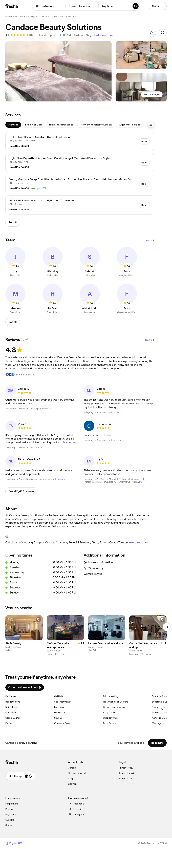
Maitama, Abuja (83, 35)
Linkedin (77, 809)
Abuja (44, 16)
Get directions (103, 35)
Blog (70, 778)
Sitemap (72, 783)
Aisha (116, 412)
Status (8, 825)
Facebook (78, 803)
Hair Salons (21, 16)
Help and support (77, 773)
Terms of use (126, 778)
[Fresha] (11, 6)
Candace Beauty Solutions (64, 16)
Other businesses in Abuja (24, 687)
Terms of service (127, 773)
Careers (72, 767)
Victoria (117, 440)
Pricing (9, 809)
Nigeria (33, 16)
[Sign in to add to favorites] (163, 33)
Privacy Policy (126, 767)
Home (8, 16)
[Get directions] (79, 536)
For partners (11, 803)
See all (149, 240)
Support (9, 819)
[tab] (13, 125)
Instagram (78, 814)
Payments (10, 814)
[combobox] (49, 6)
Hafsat (38, 447)
